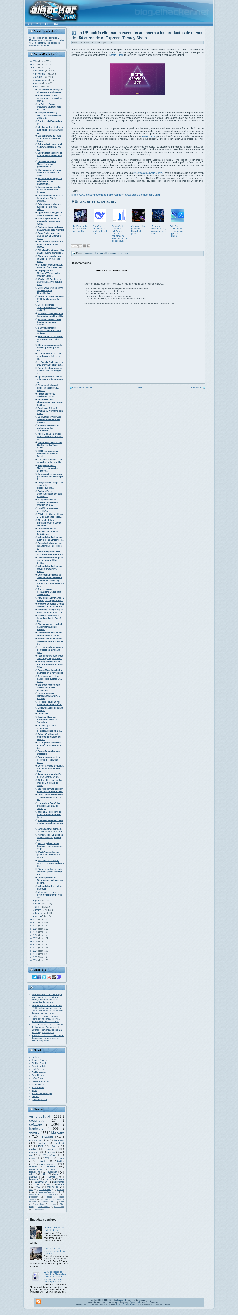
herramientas (36, 1169)
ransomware (36, 1140)
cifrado (43, 1161)
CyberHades (38, 1075)
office (45, 1174)
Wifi (48, 1157)
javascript (34, 1179)
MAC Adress (59, 1207)
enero (38, 916)
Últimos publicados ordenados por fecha (44, 44)
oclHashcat (37, 1209)
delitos (61, 1202)
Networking (35, 1172)
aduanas (89, 253)
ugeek (34, 1090)
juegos (60, 1179)
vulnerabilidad (40, 1116)
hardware (38, 1128)
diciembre (40, 70)
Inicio (140, 387)
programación (47, 1164)
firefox (54, 1169)
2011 (35, 957)
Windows (59, 1140)
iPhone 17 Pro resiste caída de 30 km (54, 1228)
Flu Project (37, 1057)
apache (48, 1179)
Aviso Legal (135, 1302)
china (106, 253)
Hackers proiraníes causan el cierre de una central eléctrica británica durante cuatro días (46, 1019)
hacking (51, 1152)
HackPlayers (38, 1069)
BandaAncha (38, 1087)
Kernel (52, 1177)
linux (41, 1145)
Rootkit (49, 1197)
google (35, 1132)
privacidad (48, 1136)
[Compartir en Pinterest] (88, 246)
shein (120, 253)
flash (48, 1184)
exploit (42, 1142)
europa (113, 253)
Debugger (34, 1197)
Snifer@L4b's (38, 1084)
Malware (57, 1132)
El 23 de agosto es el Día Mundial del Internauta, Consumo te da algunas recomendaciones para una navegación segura (47, 1028)
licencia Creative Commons (127, 1304)
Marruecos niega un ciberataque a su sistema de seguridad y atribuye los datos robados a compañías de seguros (47, 998)
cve (54, 1145)
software (37, 1124)
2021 (35, 925)
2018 (35, 935)
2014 (35, 947)
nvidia (33, 1149)
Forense (60, 1189)
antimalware (43, 1207)
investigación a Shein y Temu (148, 173)
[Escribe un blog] (77, 246)
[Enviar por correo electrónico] (73, 246)
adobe (32, 1174)
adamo (52, 1204)
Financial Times (116, 55)
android (60, 1142)
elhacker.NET (122, 1300)
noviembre (40, 74)
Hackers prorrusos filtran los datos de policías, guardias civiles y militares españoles (48, 1038)
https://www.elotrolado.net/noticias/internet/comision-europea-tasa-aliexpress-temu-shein (115, 194)
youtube (34, 1167)
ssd (31, 1155)
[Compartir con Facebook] (84, 246)
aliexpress (98, 253)
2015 (35, 944)
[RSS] (38, 1302)
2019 (35, 932)
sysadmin (53, 1172)
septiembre (40, 80)
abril (37, 907)
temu (126, 253)
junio (37, 900)
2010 (35, 960)
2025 (35, 64)
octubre (39, 77)
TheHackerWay (39, 1072)
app (62, 1157)
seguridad (38, 1120)
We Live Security (39, 1063)
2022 (35, 922)
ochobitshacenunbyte (42, 1093)
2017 (35, 938)
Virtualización (47, 1202)
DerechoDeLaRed (40, 1081)
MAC (38, 1187)
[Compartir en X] (80, 246)
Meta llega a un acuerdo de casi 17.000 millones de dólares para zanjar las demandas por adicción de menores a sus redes (48, 1009)
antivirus (34, 1177)
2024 (35, 67)
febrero (39, 913)
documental (35, 1194)
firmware (52, 1167)
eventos (60, 1184)
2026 (35, 61)
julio (37, 86)
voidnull (35, 1096)
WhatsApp (49, 1155)
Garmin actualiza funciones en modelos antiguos (54, 1251)
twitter (60, 1161)
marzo (38, 910)
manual (33, 1152)
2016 (35, 941)
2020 (35, 929)
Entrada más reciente (82, 387)
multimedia (58, 1182)
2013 (35, 951)
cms (37, 1184)
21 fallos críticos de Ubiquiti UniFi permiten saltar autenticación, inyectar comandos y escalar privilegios (55, 1277)
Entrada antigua (195, 387)
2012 (35, 954)
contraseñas (41, 1182)
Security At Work (39, 1060)
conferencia (45, 1189)
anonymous (53, 1187)
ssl (31, 1189)
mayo (38, 904)
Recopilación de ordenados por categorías (46, 39)
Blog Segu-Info (39, 1066)
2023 (35, 919)
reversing (39, 1204)
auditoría (53, 1194)
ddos (32, 1157)
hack (56, 1174)
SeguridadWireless (47, 1192)
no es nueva (148, 136)
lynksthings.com (39, 1099)
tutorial (51, 1149)
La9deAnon (37, 1078)
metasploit (46, 1199)
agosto (38, 83)
